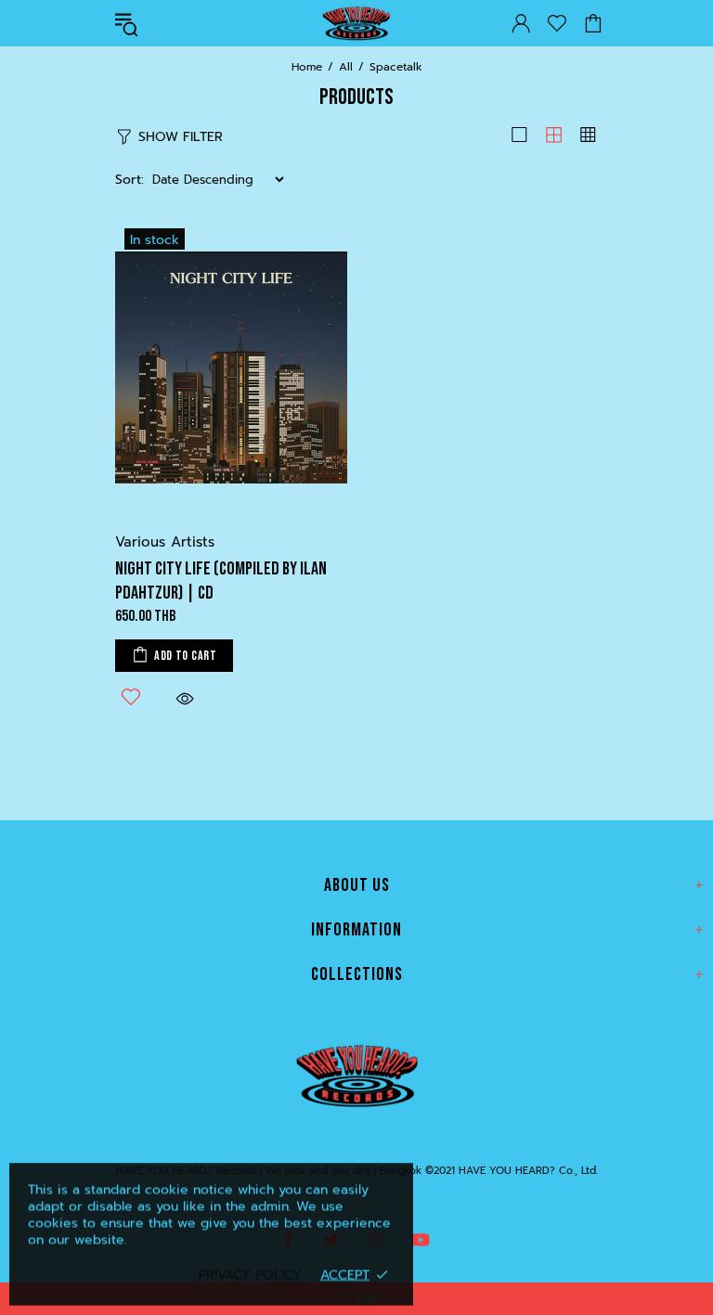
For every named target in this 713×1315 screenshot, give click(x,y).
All (346, 66)
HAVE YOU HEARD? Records (355, 23)
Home (307, 66)
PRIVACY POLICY (250, 1275)
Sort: (129, 180)
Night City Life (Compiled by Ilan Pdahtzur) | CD (221, 581)
